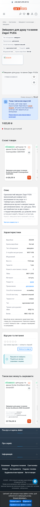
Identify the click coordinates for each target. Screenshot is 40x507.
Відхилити (27, 501)
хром (32, 282)
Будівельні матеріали (14, 472)
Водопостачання (18, 465)
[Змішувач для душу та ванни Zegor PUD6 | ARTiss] (20, 82)
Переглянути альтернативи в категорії (20, 116)
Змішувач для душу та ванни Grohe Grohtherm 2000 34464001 (18, 407)
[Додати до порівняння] (34, 82)
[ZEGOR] (20, 60)
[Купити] (29, 177)
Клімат (5, 469)
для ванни (30, 286)
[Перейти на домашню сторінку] (20, 8)
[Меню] (4, 13)
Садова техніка (29, 469)
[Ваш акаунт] (32, 13)
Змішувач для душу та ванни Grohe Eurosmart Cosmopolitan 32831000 (17, 172)
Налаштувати (15, 501)
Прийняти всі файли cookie (20, 505)
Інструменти (15, 469)
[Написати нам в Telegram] (35, 481)
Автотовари (30, 472)
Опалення (5, 465)
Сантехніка (32, 465)
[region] (20, 82)
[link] (24, 13)
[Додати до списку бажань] (34, 76)
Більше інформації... (20, 498)
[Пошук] (20, 13)
